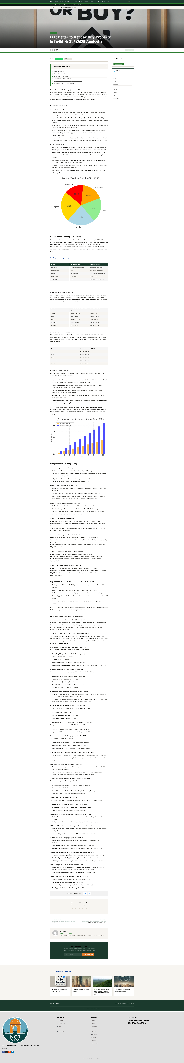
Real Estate (67, 1)
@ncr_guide (142, 1023)
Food (72, 1)
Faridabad (70, 4)
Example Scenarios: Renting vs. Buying (62, 78)
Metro (99, 1)
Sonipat (86, 4)
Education (86, 1)
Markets (80, 1)
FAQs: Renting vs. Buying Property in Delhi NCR (64, 83)
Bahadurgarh (97, 4)
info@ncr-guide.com (138, 1022)
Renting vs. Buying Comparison (61, 76)
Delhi (56, 4)
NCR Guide (52, 7)
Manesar (91, 4)
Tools (130, 1)
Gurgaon (61, 4)
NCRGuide (54, 2)
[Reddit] (9, 1052)
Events (76, 1)
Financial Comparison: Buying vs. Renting (63, 73)
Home (116, 1003)
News (61, 1)
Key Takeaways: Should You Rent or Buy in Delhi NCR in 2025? (68, 81)
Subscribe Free (88, 954)
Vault (108, 1)
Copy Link (68, 58)
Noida (65, 4)
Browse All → (118, 64)
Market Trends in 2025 (59, 71)
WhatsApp (59, 58)
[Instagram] (6, 1052)
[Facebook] (3, 1052)
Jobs (95, 1)
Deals (103, 1)
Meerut (81, 4)
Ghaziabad (76, 4)
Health (91, 1)
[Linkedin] (12, 1052)
